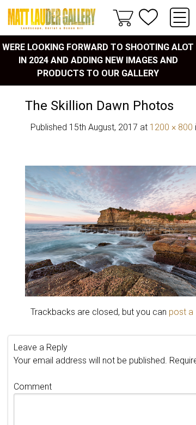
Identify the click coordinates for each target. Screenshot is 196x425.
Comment (33, 386)
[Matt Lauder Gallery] (51, 19)
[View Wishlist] (148, 17)
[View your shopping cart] (123, 17)
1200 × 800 (171, 127)
